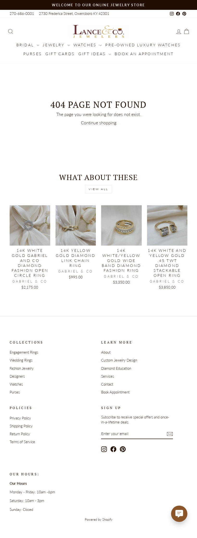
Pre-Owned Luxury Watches (143, 44)
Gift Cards (60, 53)
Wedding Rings (21, 360)
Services (107, 376)
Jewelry (54, 44)
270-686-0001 (22, 13)
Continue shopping (98, 122)
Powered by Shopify (98, 519)
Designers (17, 376)
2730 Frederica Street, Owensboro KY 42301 (74, 13)
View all (98, 189)
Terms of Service (22, 442)
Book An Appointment (144, 53)
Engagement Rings (24, 352)
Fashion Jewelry (22, 368)
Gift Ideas (92, 53)
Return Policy (20, 434)
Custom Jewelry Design (119, 360)
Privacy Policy (20, 418)
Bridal (26, 44)
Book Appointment (115, 392)
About (106, 352)
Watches (86, 44)
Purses (32, 53)
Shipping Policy (21, 426)
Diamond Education (116, 368)
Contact (107, 384)
